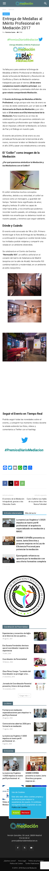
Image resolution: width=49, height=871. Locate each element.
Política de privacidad (36, 861)
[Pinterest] (16, 483)
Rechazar (25, 812)
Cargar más (23, 696)
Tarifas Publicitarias (32, 863)
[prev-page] (4, 568)
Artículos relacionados (13, 513)
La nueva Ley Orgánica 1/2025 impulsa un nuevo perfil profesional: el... (15, 738)
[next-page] (8, 568)
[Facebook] (5, 483)
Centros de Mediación (6, 525)
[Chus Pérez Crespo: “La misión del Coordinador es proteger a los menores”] (40, 674)
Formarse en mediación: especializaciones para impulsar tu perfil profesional (17, 712)
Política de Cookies (16, 863)
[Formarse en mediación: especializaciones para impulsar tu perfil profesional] (40, 713)
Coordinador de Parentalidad (15, 659)
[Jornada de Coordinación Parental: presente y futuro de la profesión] (40, 686)
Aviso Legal (22, 861)
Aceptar (16, 812)
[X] (10, 483)
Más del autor (30, 513)
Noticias (11, 9)
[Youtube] (31, 847)
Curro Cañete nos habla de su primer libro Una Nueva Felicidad (36, 501)
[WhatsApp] (22, 483)
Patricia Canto (10, 32)
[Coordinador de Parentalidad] (40, 662)
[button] (4, 3)
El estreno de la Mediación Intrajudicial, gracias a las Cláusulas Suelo (13, 501)
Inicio (4, 9)
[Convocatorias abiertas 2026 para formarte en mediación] (40, 726)
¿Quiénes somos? (10, 861)
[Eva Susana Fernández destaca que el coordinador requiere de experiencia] (40, 648)
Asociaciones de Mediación (8, 543)
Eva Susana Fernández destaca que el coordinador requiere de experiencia (16, 648)
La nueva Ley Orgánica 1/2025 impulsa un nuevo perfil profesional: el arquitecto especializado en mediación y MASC (30, 525)
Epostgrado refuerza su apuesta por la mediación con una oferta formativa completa (31, 558)
